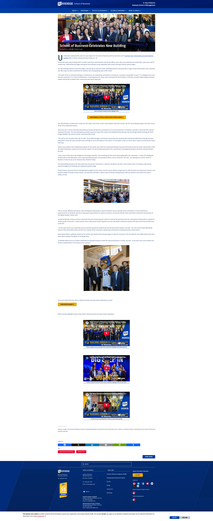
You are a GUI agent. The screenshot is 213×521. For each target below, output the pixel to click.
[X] (78, 444)
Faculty (109, 481)
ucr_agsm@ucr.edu (90, 500)
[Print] (119, 444)
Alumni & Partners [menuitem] (118, 10)
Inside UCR (81, 451)
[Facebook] (65, 444)
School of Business (82, 4)
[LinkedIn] (92, 444)
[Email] (106, 444)
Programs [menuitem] (84, 10)
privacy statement (38, 516)
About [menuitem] (74, 10)
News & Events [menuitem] (134, 10)
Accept (174, 517)
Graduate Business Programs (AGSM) (117, 474)
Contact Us (110, 489)
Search (86, 464)
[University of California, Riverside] (66, 473)
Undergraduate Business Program (116, 477)
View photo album (66, 304)
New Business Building (66, 451)
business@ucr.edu (90, 484)
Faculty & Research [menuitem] (99, 10)
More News (149, 457)
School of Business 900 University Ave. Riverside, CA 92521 (88, 476)
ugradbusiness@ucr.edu (92, 507)
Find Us (87, 491)
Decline (184, 517)
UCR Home (110, 492)
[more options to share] (133, 444)
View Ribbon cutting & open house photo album (106, 117)
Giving (109, 485)
